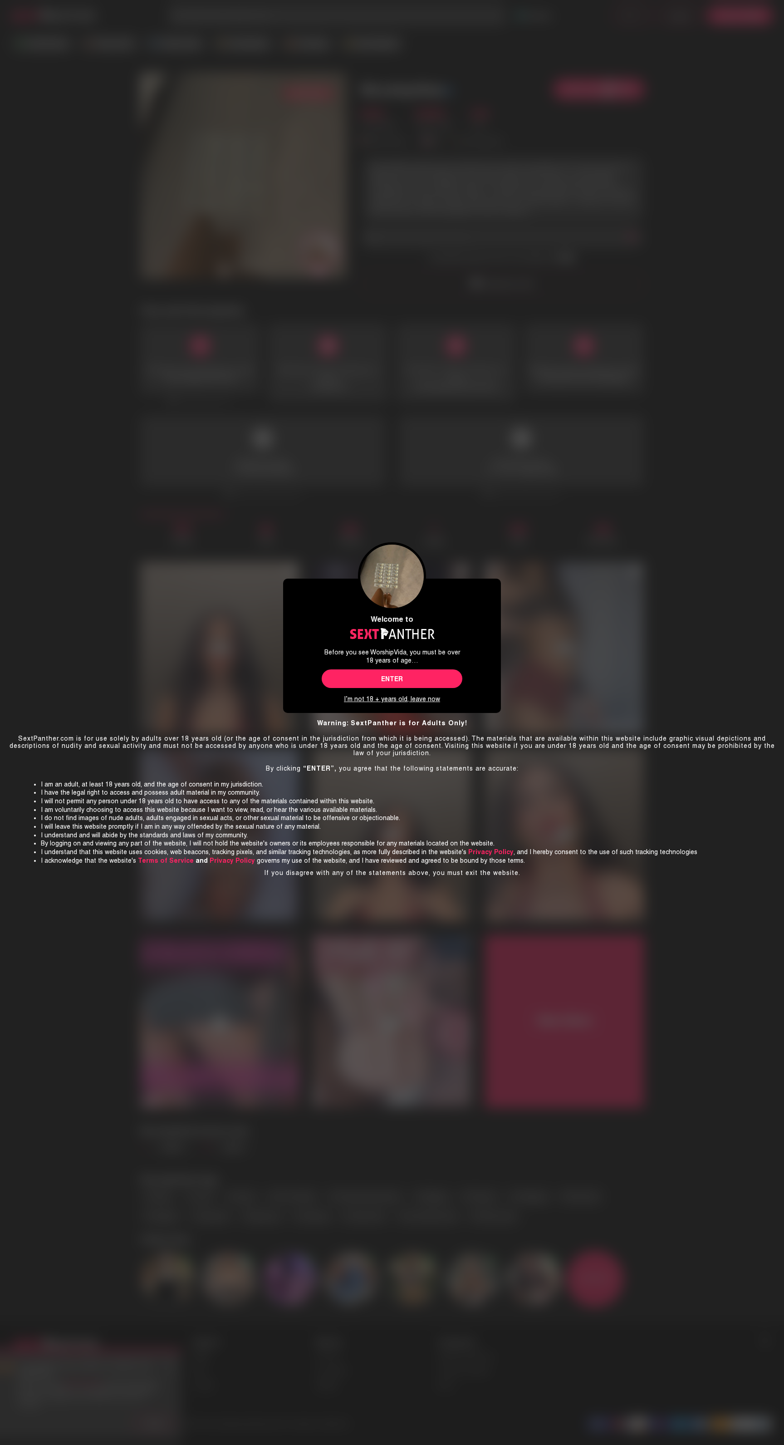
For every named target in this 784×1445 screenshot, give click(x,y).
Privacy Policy (232, 860)
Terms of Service (166, 860)
